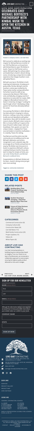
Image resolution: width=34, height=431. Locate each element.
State (4, 322)
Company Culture (14, 57)
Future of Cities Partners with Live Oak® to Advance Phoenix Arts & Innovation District (19, 209)
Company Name (8, 314)
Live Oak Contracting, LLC (23, 421)
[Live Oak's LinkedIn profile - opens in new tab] (3, 373)
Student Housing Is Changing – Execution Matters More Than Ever (19, 199)
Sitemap (17, 426)
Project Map (5, 388)
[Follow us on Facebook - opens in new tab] (10, 373)
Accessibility (26, 425)
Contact (5, 425)
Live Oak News (24, 57)
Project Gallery (7, 386)
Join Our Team (6, 391)
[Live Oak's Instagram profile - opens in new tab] (6, 373)
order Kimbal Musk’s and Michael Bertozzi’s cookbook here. (15, 155)
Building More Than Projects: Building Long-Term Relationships (19, 190)
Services (4, 383)
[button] (31, 4)
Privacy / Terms (15, 425)
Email (9, 299)
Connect (17, 423)
